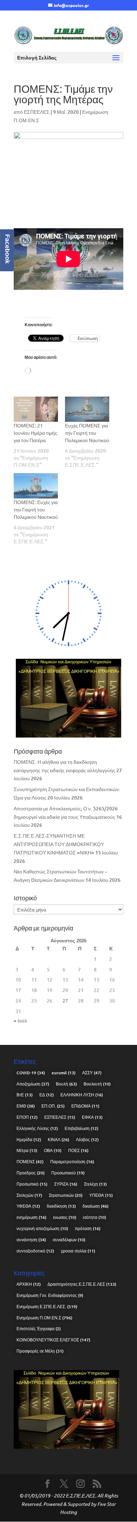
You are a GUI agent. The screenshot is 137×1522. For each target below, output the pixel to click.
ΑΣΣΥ (92, 1073)
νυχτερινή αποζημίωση (42, 1228)
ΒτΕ (25, 1095)
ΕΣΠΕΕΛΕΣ (37, 112)
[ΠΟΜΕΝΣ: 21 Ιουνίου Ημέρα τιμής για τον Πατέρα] (36, 409)
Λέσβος (87, 1140)
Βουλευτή (97, 1084)
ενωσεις (64, 1217)
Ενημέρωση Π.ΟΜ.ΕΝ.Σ (44, 1318)
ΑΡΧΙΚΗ (29, 1284)
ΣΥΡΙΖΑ (65, 1184)
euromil (64, 1073)
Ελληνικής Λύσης (37, 1128)
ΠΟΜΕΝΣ (30, 1162)
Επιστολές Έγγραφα (39, 1329)
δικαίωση (96, 1206)
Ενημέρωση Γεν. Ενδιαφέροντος (50, 1295)
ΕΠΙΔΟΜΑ (85, 1106)
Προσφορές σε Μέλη (40, 1351)
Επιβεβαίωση (81, 1128)
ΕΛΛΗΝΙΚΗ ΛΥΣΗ (81, 1095)
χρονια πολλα (78, 1251)
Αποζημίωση (33, 1084)
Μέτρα (27, 1150)
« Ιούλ (20, 1020)
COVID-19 (31, 1073)
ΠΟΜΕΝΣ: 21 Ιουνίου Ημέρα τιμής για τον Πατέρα (35, 432)
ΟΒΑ (52, 1150)
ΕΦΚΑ (92, 1117)
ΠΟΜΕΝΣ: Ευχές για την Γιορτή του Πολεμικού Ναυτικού (36, 509)
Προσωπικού (68, 1173)
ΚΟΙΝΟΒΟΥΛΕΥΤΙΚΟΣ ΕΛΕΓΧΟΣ (53, 1340)
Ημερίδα (29, 1140)
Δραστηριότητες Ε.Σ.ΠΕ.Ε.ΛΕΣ (81, 1284)
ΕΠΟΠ (27, 1117)
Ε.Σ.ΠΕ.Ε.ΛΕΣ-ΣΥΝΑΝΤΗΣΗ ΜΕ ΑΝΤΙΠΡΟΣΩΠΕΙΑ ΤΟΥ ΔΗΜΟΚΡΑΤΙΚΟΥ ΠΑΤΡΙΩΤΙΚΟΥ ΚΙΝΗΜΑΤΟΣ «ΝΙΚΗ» (59, 844)
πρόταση (87, 1228)
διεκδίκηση (61, 1206)
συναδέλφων (69, 1240)
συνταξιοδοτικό (35, 1251)
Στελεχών (29, 1195)
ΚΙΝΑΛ (58, 1140)
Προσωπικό (32, 1184)
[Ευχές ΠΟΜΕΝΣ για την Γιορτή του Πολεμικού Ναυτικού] (87, 409)
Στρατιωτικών (66, 1195)
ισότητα (94, 1217)
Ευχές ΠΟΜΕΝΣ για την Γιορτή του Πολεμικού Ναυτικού (87, 432)
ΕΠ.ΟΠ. (53, 1106)
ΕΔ (46, 1095)
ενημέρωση (31, 1217)
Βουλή (66, 1084)
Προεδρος (31, 1173)
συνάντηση (31, 1240)
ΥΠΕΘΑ (101, 1195)
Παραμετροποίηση (72, 1162)
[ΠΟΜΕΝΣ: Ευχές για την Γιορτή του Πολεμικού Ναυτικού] (36, 485)
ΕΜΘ (26, 1106)
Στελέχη (95, 1184)
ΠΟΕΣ (78, 1150)
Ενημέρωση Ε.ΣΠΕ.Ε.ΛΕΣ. (47, 1307)
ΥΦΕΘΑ (28, 1206)
